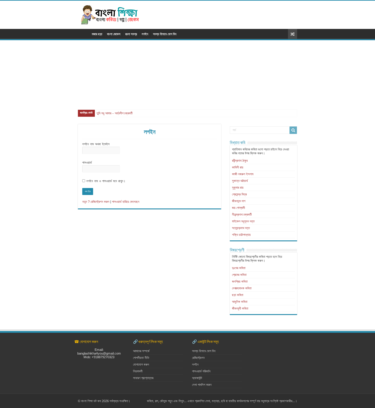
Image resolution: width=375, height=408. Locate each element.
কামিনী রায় (237, 167)
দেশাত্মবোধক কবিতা (242, 288)
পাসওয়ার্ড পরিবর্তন (201, 371)
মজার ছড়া (97, 34)
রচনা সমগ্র (131, 34)
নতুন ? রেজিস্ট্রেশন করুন (95, 201)
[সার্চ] (293, 130)
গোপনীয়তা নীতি (141, 358)
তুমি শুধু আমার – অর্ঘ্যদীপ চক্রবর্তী (115, 113)
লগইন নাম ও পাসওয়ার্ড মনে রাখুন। (105, 181)
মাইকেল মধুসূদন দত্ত (243, 221)
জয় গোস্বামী (238, 208)
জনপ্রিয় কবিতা (240, 281)
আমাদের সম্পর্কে (141, 351)
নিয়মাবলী (138, 371)
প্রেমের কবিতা (239, 274)
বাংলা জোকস (113, 34)
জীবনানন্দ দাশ (238, 201)
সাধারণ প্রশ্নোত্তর (143, 378)
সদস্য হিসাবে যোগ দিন (164, 34)
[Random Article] (292, 34)
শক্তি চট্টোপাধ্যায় (241, 234)
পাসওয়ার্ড (87, 162)
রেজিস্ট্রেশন (198, 358)
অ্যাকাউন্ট (197, 378)
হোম (83, 33)
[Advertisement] (187, 72)
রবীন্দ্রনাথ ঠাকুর (240, 160)
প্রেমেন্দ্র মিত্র (239, 194)
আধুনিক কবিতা (239, 301)
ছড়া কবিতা (237, 295)
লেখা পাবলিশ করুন (202, 384)
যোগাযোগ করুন (141, 364)
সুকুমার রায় (237, 187)
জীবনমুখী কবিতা (240, 308)
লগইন (145, 34)
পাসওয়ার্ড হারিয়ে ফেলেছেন (125, 201)
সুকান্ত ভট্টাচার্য (240, 181)
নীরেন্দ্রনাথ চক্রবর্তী (242, 214)
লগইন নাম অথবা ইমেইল (96, 144)
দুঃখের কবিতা (238, 268)
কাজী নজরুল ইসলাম (242, 174)
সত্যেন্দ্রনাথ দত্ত (241, 228)
